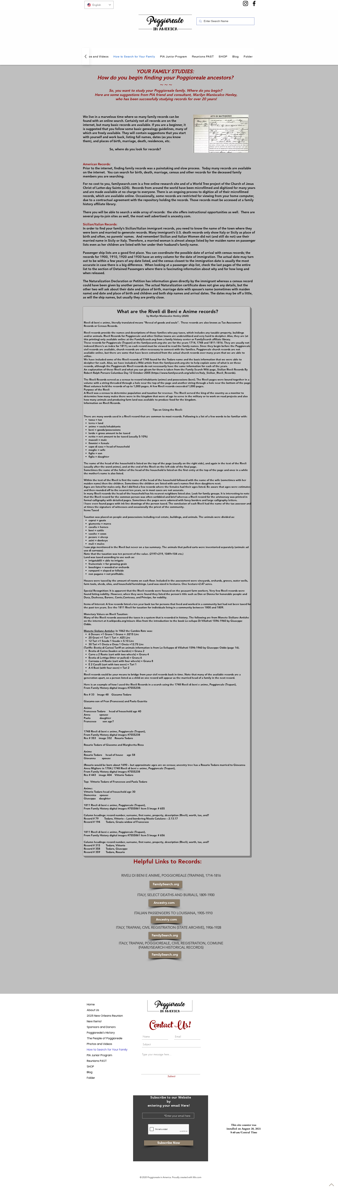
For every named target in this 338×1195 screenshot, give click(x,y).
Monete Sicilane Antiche (99, 631)
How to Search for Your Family (99, 1050)
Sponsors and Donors (99, 1027)
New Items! (94, 1021)
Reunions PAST (97, 1061)
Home (91, 1004)
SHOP (90, 1066)
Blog (89, 1072)
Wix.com (197, 1177)
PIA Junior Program (99, 1055)
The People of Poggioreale (99, 1038)
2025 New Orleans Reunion (99, 1016)
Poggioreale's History (99, 1033)
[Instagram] (245, 3)
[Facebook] (254, 3)
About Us (93, 1010)
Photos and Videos (99, 1044)
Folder (91, 1078)
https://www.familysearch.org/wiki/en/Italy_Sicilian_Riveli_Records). (194, 372)
